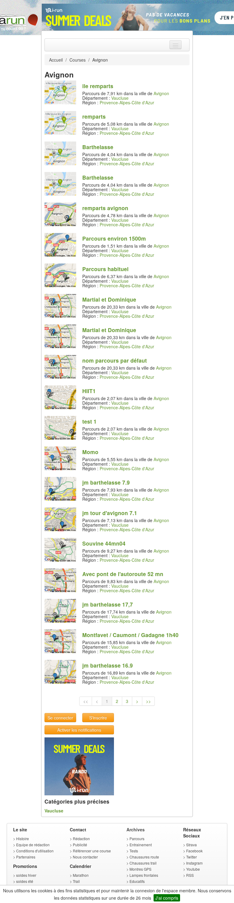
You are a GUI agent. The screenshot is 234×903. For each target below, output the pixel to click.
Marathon (81, 875)
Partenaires (25, 856)
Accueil (56, 60)
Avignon (161, 93)
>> (148, 701)
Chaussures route (144, 856)
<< (85, 701)
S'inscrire (98, 718)
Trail (76, 881)
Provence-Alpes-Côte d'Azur (127, 102)
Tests (133, 850)
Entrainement (140, 844)
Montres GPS (140, 869)
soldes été (24, 881)
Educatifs (137, 881)
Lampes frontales (143, 875)
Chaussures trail (143, 862)
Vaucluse (120, 98)
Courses (77, 60)
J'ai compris (166, 898)
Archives (135, 829)
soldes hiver (26, 875)
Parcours (136, 838)
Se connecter (60, 718)
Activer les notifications (79, 730)
